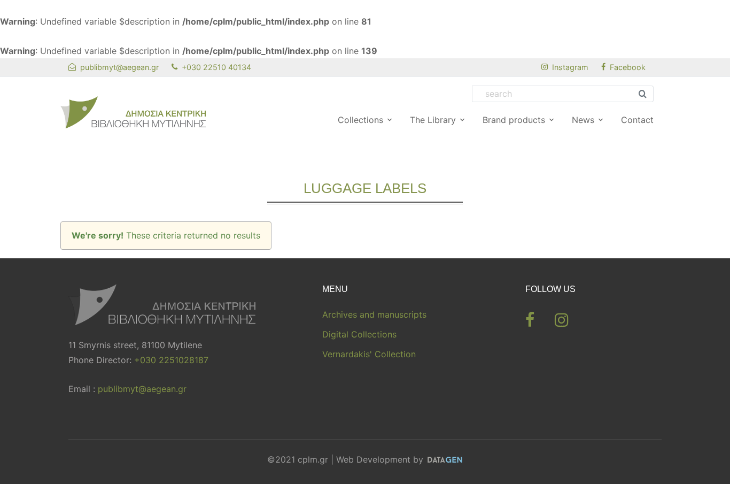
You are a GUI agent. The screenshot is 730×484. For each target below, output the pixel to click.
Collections (360, 119)
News (583, 119)
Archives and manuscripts (374, 314)
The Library (433, 119)
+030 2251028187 (171, 360)
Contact (637, 119)
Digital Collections (359, 334)
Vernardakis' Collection (369, 354)
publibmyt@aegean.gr (142, 388)
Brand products (514, 119)
